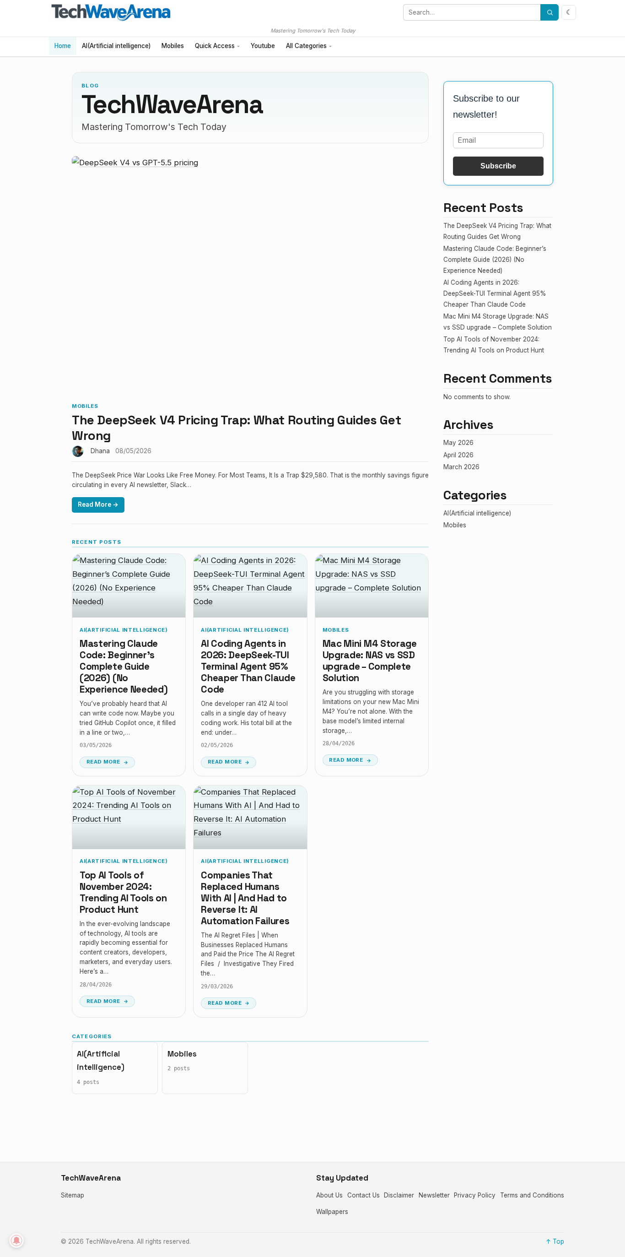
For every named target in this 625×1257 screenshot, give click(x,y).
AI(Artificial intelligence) (116, 45)
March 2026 (461, 467)
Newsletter (434, 1195)
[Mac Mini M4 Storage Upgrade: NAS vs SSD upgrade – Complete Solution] (371, 586)
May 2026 (458, 442)
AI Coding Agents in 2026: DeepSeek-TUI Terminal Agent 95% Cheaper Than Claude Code (248, 666)
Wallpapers (332, 1211)
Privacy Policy (475, 1195)
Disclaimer (399, 1195)
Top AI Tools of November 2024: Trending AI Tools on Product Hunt (123, 892)
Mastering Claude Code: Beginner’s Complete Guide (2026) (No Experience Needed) (123, 666)
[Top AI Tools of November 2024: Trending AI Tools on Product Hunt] (128, 817)
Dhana (100, 451)
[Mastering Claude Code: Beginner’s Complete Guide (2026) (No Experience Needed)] (128, 586)
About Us (329, 1195)
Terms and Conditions (532, 1195)
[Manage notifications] (16, 1240)
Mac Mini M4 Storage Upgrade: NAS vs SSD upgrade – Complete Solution (370, 661)
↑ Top (555, 1241)
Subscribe (498, 166)
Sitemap (72, 1195)
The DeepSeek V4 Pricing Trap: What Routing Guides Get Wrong (236, 428)
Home (62, 45)
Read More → (98, 504)
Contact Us (363, 1195)
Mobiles (173, 45)
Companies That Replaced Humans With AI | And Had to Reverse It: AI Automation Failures (245, 898)
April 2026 (458, 455)
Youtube (263, 45)
